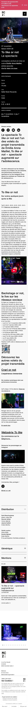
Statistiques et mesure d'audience (10, 700)
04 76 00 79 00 (4, 672)
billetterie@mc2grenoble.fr (7, 674)
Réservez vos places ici (11, 207)
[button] (3, 645)
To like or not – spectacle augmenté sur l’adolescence (12, 588)
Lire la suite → (5, 603)
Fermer (25, 5)
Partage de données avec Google (10, 698)
